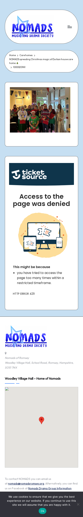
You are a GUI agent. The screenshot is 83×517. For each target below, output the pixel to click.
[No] (78, 504)
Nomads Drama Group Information (50, 488)
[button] (41, 423)
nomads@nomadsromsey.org (26, 483)
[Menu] (69, 27)
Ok (42, 511)
